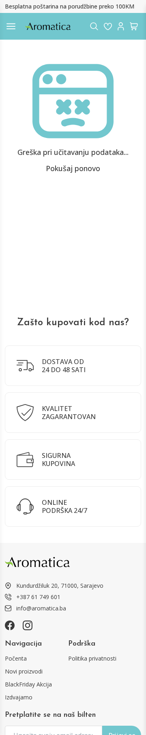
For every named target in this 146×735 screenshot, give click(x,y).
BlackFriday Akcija (28, 684)
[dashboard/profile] (121, 26)
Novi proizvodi (24, 671)
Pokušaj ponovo (73, 168)
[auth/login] (108, 26)
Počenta (16, 658)
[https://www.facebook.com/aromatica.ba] (10, 625)
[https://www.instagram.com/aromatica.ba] (27, 625)
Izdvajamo (18, 697)
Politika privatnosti (92, 658)
